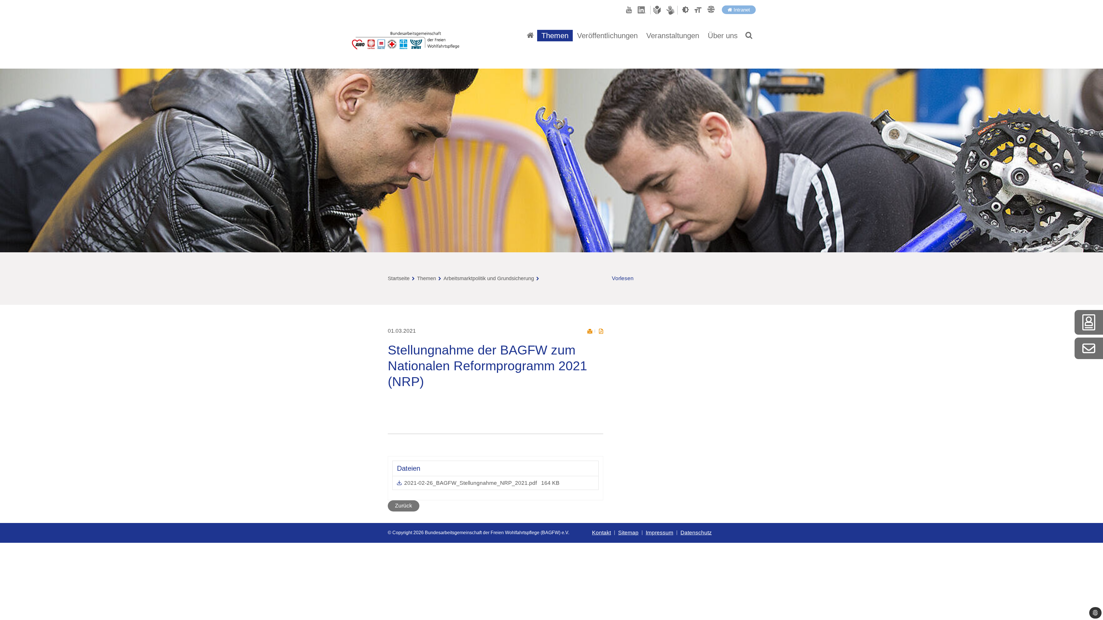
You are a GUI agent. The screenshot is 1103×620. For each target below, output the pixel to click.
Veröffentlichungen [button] (607, 36)
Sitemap (628, 533)
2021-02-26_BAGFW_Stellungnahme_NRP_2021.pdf (471, 483)
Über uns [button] (723, 36)
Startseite (399, 278)
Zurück (403, 506)
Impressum (659, 533)
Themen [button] (554, 36)
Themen (426, 278)
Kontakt (601, 533)
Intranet (741, 10)
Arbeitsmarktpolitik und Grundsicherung (488, 278)
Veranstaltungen (672, 36)
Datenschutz (696, 533)
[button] (749, 35)
